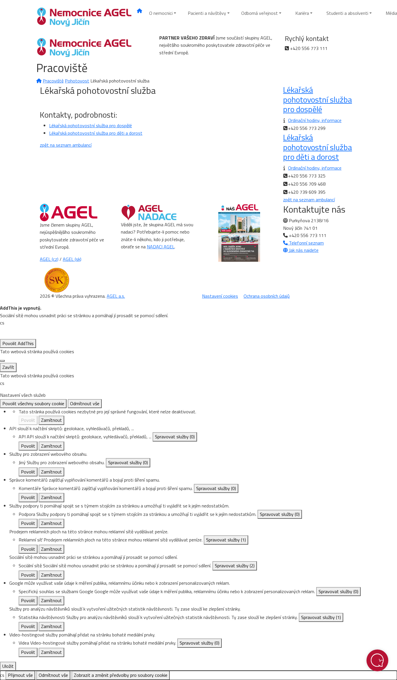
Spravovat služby (175, 436)
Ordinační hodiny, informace (314, 120)
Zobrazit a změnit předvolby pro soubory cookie (120, 675)
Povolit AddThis (18, 343)
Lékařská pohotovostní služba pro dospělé (90, 125)
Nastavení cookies (220, 296)
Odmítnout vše (84, 403)
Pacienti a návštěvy (207, 13)
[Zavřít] (2, 361)
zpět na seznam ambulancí (66, 144)
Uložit (8, 666)
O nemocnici (161, 13)
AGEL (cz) (49, 259)
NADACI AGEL (160, 246)
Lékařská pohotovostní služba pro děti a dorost (95, 133)
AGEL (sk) (72, 259)
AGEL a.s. (116, 296)
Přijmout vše (20, 675)
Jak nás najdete (303, 250)
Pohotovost (77, 80)
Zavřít (8, 367)
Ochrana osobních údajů (267, 296)
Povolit (28, 420)
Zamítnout (51, 420)
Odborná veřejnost (259, 13)
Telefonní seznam (306, 242)
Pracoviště (53, 80)
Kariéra (302, 13)
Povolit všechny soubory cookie (33, 403)
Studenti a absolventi (347, 13)
